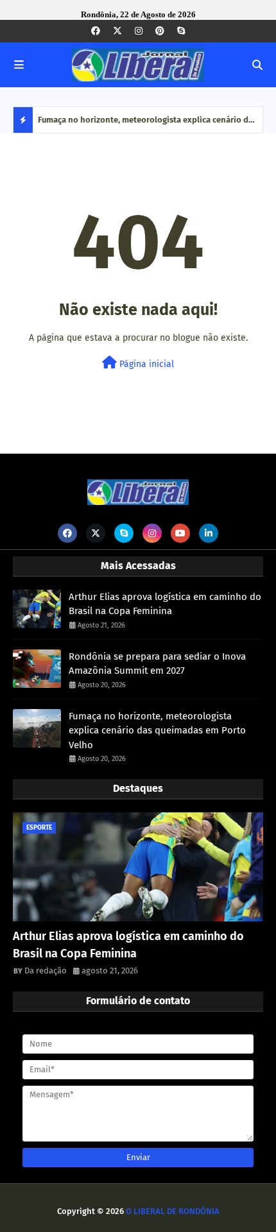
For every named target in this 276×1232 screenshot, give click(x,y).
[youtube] (180, 533)
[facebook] (95, 31)
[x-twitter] (117, 31)
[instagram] (139, 31)
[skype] (181, 31)
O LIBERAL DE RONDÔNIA (173, 1211)
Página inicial (145, 364)
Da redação (45, 970)
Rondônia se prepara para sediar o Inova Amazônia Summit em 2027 (157, 664)
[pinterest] (159, 31)
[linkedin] (208, 533)
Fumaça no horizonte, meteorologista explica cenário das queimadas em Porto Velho (147, 124)
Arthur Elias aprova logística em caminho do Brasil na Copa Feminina (165, 604)
